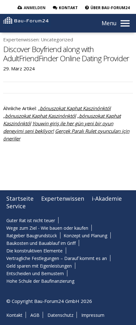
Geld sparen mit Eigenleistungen (39, 266)
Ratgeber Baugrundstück (31, 236)
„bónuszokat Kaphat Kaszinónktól (74, 108)
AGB (35, 315)
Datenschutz (60, 315)
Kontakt (14, 315)
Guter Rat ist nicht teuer (30, 220)
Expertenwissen (62, 198)
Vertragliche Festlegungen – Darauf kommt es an (56, 258)
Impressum (92, 315)
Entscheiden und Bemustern (35, 273)
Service (16, 206)
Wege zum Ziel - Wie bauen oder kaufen (47, 228)
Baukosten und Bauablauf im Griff (41, 243)
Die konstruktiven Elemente (34, 251)
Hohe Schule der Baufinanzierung (40, 281)
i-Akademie (107, 198)
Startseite (20, 198)
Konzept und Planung (85, 236)
